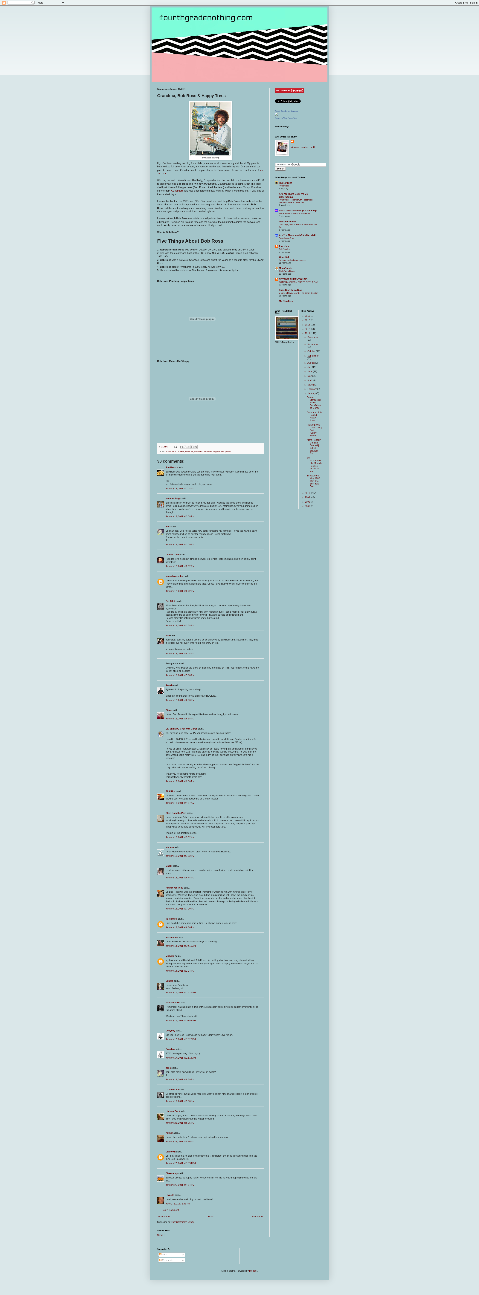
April (310, 380)
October (311, 351)
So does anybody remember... (292, 260)
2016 (308, 316)
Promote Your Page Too (286, 118)
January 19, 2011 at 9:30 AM (180, 1101)
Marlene (170, 847)
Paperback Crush (287, 238)
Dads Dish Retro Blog (290, 290)
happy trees (218, 451)
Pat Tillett (171, 601)
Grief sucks (284, 249)
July (309, 367)
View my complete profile (303, 147)
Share (160, 1235)
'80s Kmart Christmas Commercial (294, 213)
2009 (308, 497)
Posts (164, 1254)
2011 (308, 333)
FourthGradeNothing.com (286, 111)
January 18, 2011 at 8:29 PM (180, 1079)
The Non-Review (287, 221)
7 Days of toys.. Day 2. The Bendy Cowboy (298, 293)
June (310, 371)
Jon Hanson (172, 467)
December (312, 337)
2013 (308, 324)
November (312, 344)
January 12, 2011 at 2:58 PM (180, 625)
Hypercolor (284, 186)
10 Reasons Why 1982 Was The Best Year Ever (313, 481)
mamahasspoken (175, 576)
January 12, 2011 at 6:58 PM (180, 718)
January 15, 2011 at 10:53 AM (181, 1020)
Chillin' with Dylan (287, 271)
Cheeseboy (172, 1173)
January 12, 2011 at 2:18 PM (180, 488)
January (311, 393)
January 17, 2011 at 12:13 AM (181, 1058)
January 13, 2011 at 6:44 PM (180, 877)
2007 (308, 506)
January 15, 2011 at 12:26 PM (181, 1039)
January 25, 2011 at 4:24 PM (180, 1185)
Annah (169, 685)
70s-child (284, 257)
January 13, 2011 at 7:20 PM (180, 908)
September (313, 355)
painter (228, 451)
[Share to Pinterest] (196, 447)
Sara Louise (172, 937)
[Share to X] (188, 447)
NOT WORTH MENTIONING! (293, 279)
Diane (169, 710)
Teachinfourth (173, 1002)
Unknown (171, 1151)
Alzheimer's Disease (175, 451)
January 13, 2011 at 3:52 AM (180, 837)
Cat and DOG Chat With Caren (181, 728)
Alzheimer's (177, 190)
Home (211, 1216)
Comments (167, 1260)
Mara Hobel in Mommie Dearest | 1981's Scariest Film (314, 447)
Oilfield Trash (172, 554)
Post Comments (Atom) (182, 1222)
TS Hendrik (171, 919)
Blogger (253, 1271)
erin (168, 635)
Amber (169, 1133)
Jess (168, 526)
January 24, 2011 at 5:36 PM (180, 1141)
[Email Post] (175, 447)
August (311, 363)
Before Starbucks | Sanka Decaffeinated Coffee (314, 402)
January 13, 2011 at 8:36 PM (180, 927)
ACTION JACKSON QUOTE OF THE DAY (298, 282)
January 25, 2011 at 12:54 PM (181, 1163)
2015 (308, 320)
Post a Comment (170, 1210)
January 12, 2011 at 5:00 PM (180, 675)
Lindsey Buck (173, 1111)
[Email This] (181, 447)
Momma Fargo (173, 498)
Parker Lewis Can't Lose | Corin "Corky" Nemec (314, 430)
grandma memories (203, 451)
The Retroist (285, 183)
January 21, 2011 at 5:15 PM (180, 1123)
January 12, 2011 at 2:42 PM (180, 591)
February (312, 389)
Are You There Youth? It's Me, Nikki (297, 235)
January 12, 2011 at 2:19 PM (180, 544)
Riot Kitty (171, 791)
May (309, 376)
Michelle (170, 956)
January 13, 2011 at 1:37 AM (180, 803)
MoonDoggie (285, 268)
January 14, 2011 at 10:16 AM (181, 946)
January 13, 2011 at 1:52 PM (180, 856)
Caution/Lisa (172, 1089)
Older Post (257, 1216)
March (310, 384)
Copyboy (170, 1030)
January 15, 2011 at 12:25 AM (181, 992)
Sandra (169, 981)
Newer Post (164, 1216)
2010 (308, 493)
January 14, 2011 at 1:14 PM (180, 971)
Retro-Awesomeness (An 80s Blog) (298, 210)
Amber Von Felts (174, 887)
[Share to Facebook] (192, 447)
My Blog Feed (286, 301)
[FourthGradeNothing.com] (276, 115)
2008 (308, 502)
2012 (308, 329)
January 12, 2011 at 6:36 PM (180, 700)
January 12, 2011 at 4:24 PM (180, 653)
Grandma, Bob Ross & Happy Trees (314, 416)
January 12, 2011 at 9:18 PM (180, 781)
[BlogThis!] (185, 447)
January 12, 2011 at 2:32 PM (180, 566)
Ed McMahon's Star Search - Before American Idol (314, 464)
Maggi (169, 866)
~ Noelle (170, 1195)
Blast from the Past (176, 813)
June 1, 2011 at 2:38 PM (178, 1203)
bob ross (189, 451)
